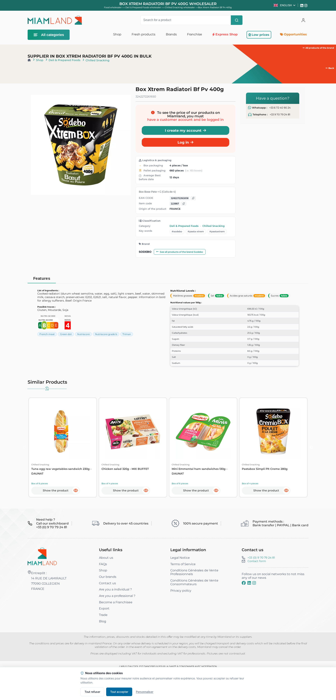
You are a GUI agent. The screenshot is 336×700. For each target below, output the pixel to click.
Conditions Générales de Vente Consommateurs (194, 582)
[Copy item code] (183, 204)
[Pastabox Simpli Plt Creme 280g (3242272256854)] (273, 431)
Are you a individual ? (115, 589)
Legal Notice (180, 558)
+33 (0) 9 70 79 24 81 (261, 557)
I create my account (183, 130)
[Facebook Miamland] (244, 583)
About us (106, 558)
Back (331, 68)
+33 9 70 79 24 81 (280, 114)
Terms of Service (183, 564)
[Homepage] (29, 60)
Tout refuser (92, 691)
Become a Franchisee (115, 602)
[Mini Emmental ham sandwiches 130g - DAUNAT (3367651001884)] (203, 431)
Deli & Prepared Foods (64, 60)
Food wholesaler (113, 7)
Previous (25, 447)
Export (104, 608)
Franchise (194, 34)
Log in (183, 142)
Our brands (107, 577)
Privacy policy (180, 590)
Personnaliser (144, 691)
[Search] (236, 20)
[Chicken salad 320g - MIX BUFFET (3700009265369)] (132, 431)
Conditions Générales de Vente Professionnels (194, 572)
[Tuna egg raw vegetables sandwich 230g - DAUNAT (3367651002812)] (62, 431)
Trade (103, 615)
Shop (39, 60)
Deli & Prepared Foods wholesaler (143, 7)
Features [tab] (41, 278)
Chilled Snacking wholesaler (180, 7)
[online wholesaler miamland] (55, 20)
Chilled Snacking (97, 60)
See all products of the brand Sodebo (181, 251)
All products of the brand (319, 47)
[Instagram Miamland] (306, 5)
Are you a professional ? (117, 596)
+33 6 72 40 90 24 (280, 107)
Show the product (55, 490)
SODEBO (145, 252)
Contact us (107, 583)
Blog (102, 621)
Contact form (257, 561)
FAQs (103, 564)
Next (311, 447)
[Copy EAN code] (193, 198)
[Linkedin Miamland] (302, 5)
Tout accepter (119, 691)
